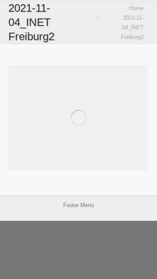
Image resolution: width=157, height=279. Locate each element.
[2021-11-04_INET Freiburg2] (78, 117)
